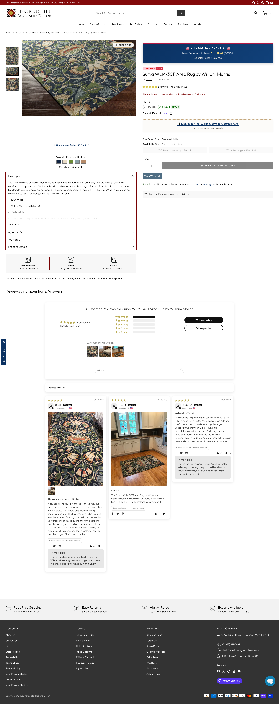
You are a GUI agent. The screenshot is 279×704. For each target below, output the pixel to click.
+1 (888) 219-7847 (231, 644)
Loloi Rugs (151, 640)
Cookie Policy (13, 679)
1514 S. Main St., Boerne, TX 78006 (240, 656)
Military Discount (85, 657)
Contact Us (11, 640)
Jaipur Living (153, 673)
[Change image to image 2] (12, 71)
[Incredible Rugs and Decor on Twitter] (258, 3)
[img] (55, 400)
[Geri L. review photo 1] (76, 449)
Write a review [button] (203, 320)
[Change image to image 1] (12, 56)
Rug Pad (217, 53)
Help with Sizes (84, 646)
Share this (125, 45)
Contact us (120, 268)
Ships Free (148, 184)
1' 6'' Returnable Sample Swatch (174, 150)
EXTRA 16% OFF (4, 354)
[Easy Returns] (76, 608)
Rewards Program (85, 662)
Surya (18, 32)
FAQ (8, 646)
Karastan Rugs (154, 634)
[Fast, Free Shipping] (8, 608)
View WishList (152, 176)
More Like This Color (71, 166)
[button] (150, 86)
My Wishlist (82, 668)
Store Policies (13, 651)
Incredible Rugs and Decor (37, 695)
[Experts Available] (212, 608)
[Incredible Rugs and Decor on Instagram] (267, 3)
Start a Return (83, 640)
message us (209, 184)
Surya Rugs (152, 646)
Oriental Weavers (155, 651)
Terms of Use (12, 662)
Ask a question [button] (204, 328)
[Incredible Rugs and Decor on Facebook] (253, 3)
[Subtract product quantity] (146, 165)
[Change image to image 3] (12, 84)
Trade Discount (84, 651)
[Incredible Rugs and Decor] (29, 13)
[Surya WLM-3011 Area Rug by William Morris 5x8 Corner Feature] (79, 78)
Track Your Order (85, 634)
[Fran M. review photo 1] (139, 449)
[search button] (181, 13)
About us (10, 634)
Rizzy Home (152, 668)
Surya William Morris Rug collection (43, 32)
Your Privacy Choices (17, 673)
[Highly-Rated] (144, 608)
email (70, 278)
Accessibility (12, 657)
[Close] (4, 341)
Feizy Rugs (152, 657)
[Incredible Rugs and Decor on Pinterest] (262, 3)
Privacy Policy (13, 668)
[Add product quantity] (157, 165)
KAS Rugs (151, 662)
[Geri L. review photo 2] (52, 491)
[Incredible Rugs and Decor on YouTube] (271, 3)
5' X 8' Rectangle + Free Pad (241, 150)
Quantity (147, 158)
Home (8, 32)
